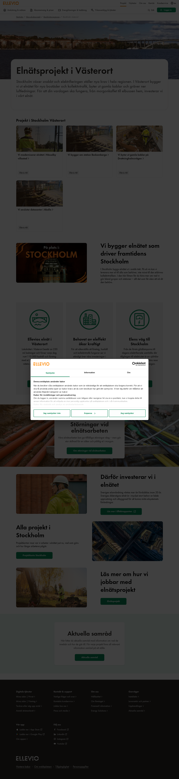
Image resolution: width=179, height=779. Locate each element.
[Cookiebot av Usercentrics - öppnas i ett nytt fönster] (134, 364)
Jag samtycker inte (52, 413)
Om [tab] (128, 372)
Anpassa (88, 413)
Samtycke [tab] (50, 373)
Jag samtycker (127, 413)
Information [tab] (89, 372)
